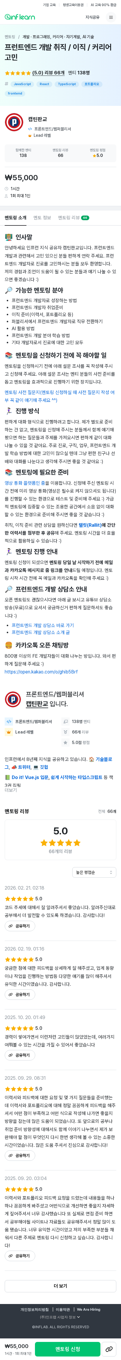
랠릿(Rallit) (90, 525)
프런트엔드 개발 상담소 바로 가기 (43, 625)
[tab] (15, 218)
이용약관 (63, 1309)
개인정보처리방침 (35, 1309)
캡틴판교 (37, 704)
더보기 (11, 790)
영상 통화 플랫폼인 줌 (25, 483)
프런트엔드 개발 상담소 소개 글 (41, 632)
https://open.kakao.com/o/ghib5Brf (41, 672)
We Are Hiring (88, 1309)
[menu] (111, 17)
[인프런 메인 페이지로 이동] (20, 16)
